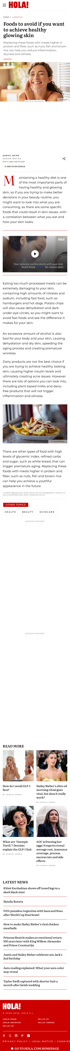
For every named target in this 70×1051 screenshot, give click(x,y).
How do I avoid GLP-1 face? (16, 788)
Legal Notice (42, 1041)
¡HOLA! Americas (12, 1022)
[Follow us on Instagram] (16, 1035)
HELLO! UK (8, 1026)
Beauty (28, 512)
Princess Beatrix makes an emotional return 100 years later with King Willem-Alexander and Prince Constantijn (32, 941)
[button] (35, 254)
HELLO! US (43, 1019)
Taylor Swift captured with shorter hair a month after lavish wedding (30, 983)
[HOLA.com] (35, 1006)
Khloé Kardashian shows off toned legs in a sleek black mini (31, 890)
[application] (35, 254)
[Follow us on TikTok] (29, 1035)
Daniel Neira (11, 155)
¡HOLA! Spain (9, 1019)
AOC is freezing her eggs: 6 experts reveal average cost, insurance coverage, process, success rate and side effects (51, 851)
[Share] (64, 158)
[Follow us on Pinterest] (22, 1035)
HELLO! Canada (46, 1022)
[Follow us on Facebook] (4, 1035)
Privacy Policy (15, 1041)
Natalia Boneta (13, 901)
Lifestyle (17, 17)
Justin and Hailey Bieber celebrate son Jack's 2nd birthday (32, 956)
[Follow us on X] (10, 1035)
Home (6, 17)
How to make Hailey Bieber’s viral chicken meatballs (31, 926)
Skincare (47, 512)
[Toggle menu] (4, 5)
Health (10, 512)
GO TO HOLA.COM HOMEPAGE (37, 1048)
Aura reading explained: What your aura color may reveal (33, 970)
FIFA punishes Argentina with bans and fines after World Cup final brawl (33, 913)
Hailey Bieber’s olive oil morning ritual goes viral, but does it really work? (51, 791)
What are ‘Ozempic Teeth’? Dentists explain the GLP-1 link (17, 845)
